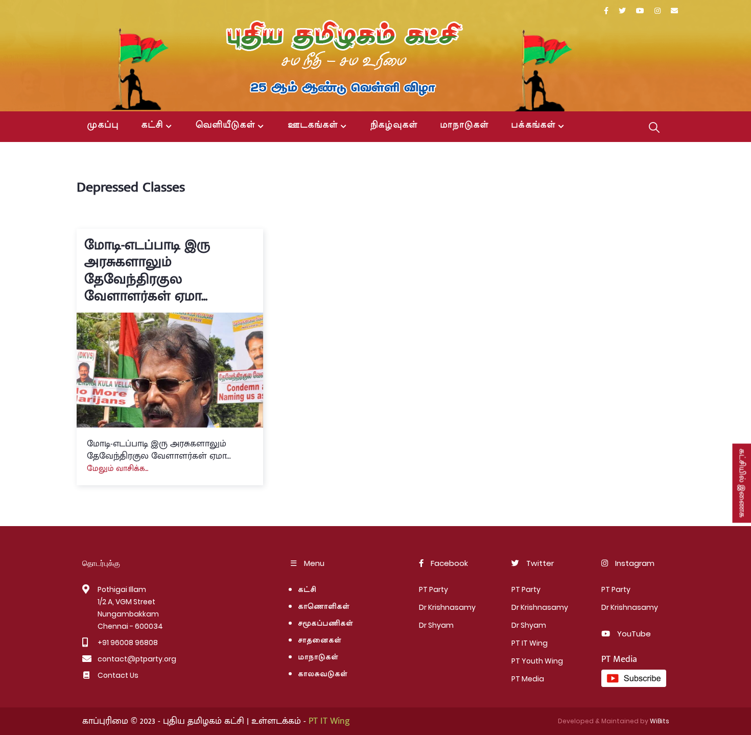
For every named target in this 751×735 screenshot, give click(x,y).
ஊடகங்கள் (313, 125)
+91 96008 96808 (128, 642)
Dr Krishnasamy (447, 607)
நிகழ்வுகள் (393, 125)
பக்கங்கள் (533, 125)
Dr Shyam (436, 625)
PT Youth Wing (537, 661)
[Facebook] (606, 11)
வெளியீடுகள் (225, 125)
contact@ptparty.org (137, 659)
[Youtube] (640, 11)
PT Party (433, 589)
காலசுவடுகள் (325, 674)
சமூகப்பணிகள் (325, 624)
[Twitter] (622, 11)
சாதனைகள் (319, 640)
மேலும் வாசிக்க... (117, 469)
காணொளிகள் (323, 607)
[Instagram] (657, 11)
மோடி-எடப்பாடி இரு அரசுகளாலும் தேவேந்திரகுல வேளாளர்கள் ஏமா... (147, 271)
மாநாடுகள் (464, 125)
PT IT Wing (529, 643)
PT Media (527, 679)
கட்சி (152, 125)
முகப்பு (103, 125)
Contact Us (118, 675)
